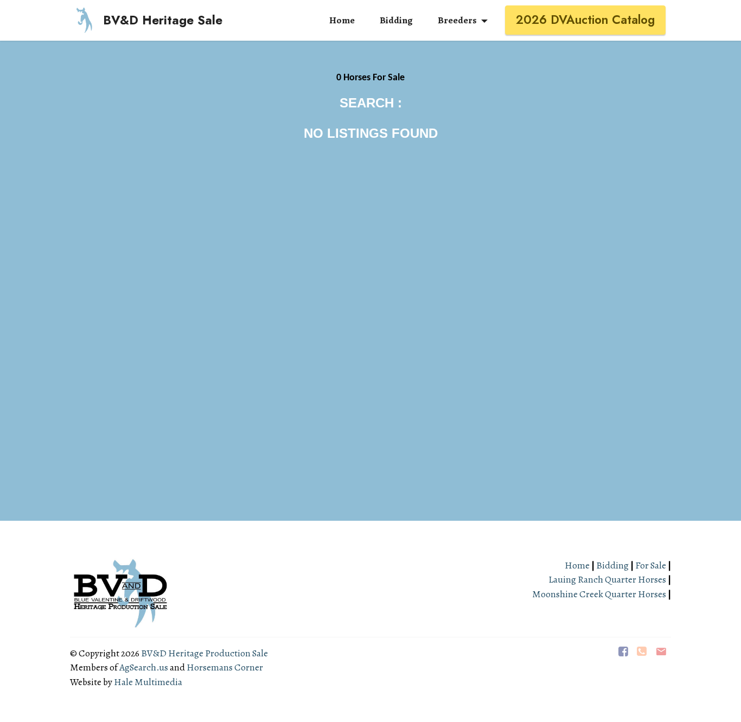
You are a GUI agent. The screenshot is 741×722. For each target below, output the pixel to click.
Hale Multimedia (148, 681)
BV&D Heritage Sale (162, 20)
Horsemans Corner (225, 667)
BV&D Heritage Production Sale (204, 653)
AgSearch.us (143, 667)
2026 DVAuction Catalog (585, 19)
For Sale (650, 565)
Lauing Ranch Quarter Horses (607, 579)
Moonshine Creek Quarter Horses (599, 593)
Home (578, 565)
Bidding (612, 565)
